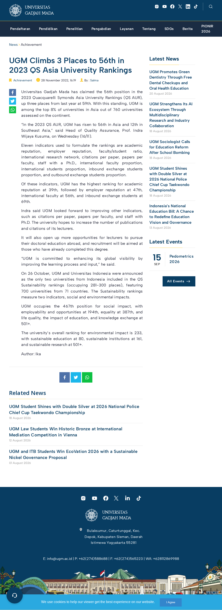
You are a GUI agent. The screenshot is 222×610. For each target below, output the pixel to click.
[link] (35, 10)
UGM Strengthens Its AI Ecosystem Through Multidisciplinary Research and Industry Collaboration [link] (171, 115)
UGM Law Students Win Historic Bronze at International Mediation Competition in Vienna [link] (65, 431)
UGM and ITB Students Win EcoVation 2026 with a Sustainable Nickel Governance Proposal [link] (73, 454)
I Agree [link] (170, 602)
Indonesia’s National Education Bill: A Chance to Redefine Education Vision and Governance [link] (171, 214)
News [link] (13, 45)
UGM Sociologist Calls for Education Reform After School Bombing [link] (169, 147)
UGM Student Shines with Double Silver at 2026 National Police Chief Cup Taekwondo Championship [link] (74, 409)
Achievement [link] (31, 45)
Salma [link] (94, 80)
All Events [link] (175, 281)
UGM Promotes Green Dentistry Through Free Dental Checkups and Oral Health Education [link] (170, 80)
